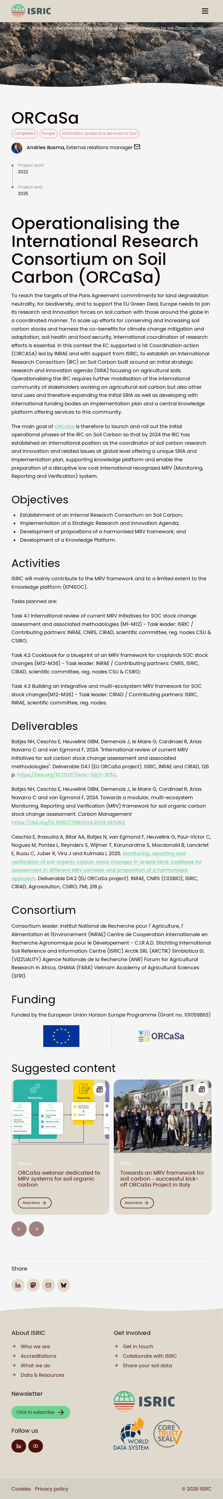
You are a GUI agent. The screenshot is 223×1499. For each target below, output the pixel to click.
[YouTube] (35, 1446)
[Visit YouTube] (35, 1446)
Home (19, 28)
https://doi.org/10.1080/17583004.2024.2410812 (68, 822)
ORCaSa (64, 426)
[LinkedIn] (18, 1446)
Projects (39, 28)
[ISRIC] (31, 11)
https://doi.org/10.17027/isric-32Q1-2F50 (66, 774)
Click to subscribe (35, 1412)
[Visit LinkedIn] (18, 1446)
